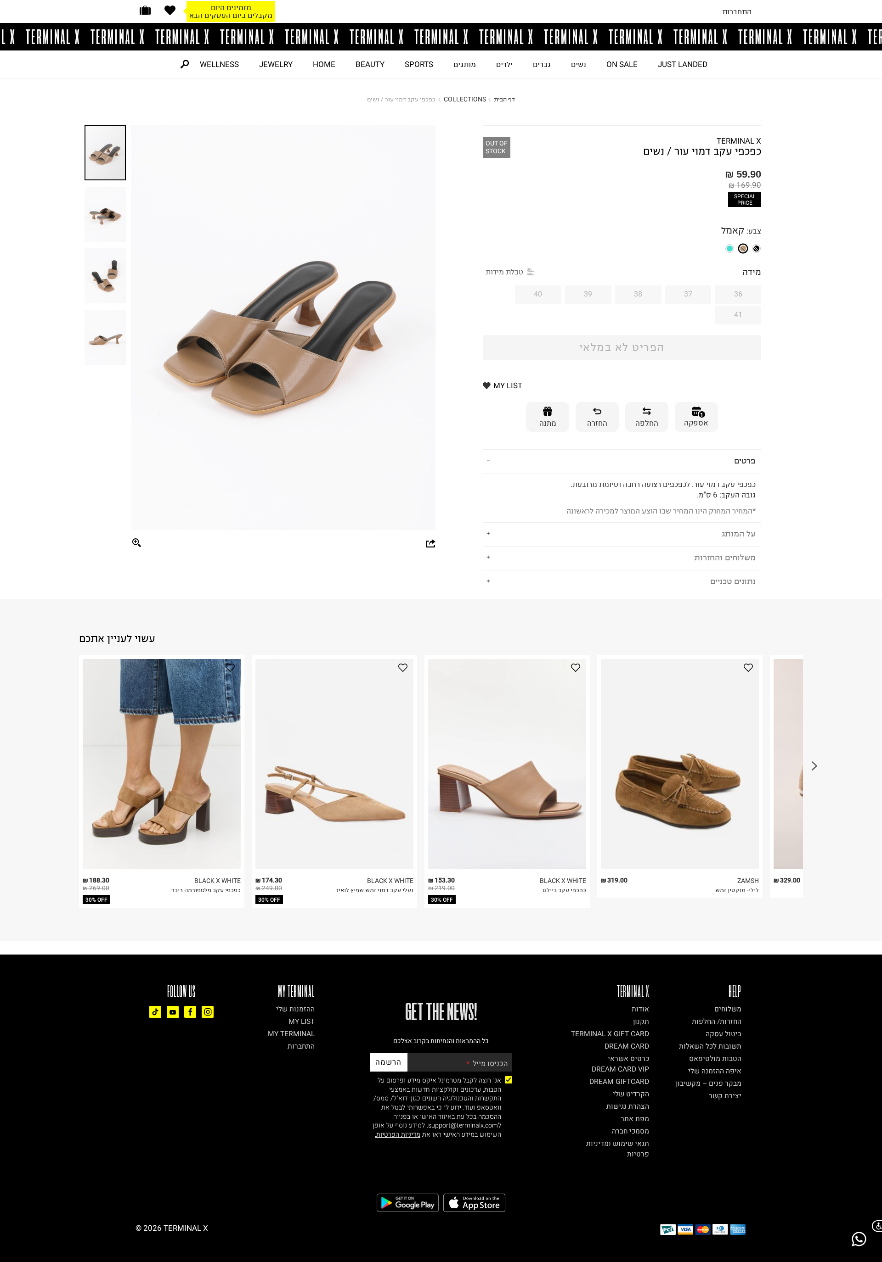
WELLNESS (219, 64)
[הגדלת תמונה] (136, 543)
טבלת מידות (504, 271)
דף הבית (504, 99)
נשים (578, 64)
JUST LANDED (682, 64)
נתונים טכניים (733, 581)
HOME (324, 64)
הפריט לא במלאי (622, 347)
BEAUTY (370, 64)
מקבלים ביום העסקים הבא (230, 15)
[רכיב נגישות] (875, 1226)
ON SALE (622, 64)
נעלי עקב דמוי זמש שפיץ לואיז (374, 890)
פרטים (745, 460)
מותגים (464, 64)
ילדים (504, 64)
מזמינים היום (231, 7)
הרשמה (388, 1062)
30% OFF (96, 900)
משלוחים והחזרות (725, 557)
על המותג (739, 533)
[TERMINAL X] (441, 36)
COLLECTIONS (465, 99)
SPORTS (419, 64)
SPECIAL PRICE (745, 199)
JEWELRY (276, 64)
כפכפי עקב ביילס (564, 890)
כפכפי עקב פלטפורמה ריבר (206, 890)
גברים (542, 64)
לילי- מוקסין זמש (737, 890)
